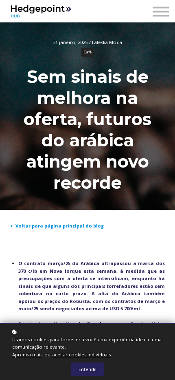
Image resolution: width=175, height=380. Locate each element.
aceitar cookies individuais (81, 354)
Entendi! (87, 369)
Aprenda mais (27, 354)
